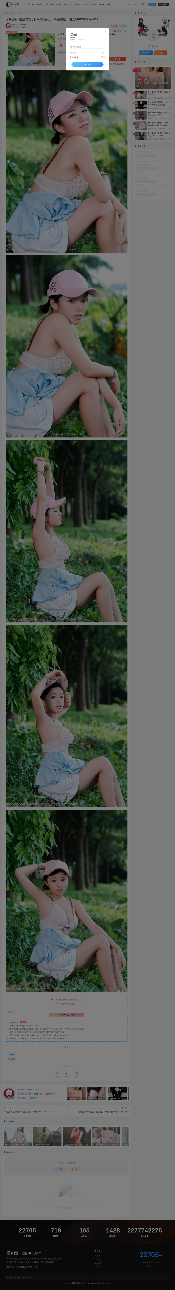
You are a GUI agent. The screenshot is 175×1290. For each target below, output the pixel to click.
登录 (88, 64)
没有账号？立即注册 (77, 39)
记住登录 (75, 57)
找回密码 (102, 57)
